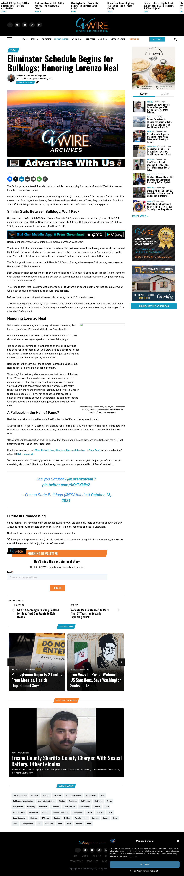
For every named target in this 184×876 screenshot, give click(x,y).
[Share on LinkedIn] (21, 179)
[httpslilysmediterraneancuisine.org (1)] (153, 89)
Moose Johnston (75, 450)
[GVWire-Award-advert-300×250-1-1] (153, 260)
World (11, 11)
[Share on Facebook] (9, 179)
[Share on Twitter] (15, 179)
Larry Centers (57, 450)
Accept (144, 864)
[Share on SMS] (39, 179)
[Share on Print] (27, 179)
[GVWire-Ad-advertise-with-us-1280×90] (66, 166)
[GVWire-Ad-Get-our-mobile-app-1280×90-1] (66, 237)
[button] (178, 841)
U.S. (148, 117)
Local (82, 11)
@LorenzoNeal (80, 479)
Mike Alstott (42, 450)
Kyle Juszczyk (25, 454)
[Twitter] (37, 82)
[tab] (144, 94)
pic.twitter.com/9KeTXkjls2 (66, 484)
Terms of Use (92, 861)
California (96, 855)
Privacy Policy (76, 861)
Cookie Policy (136, 871)
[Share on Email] (33, 179)
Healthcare (16, 670)
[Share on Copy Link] (45, 179)
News (46, 11)
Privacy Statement (150, 871)
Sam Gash (94, 450)
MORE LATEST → (140, 216)
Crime (119, 11)
